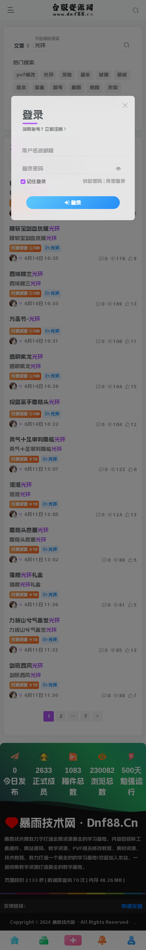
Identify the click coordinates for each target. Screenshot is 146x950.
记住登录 (36, 181)
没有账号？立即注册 (42, 129)
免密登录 (115, 181)
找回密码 (92, 181)
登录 (76, 202)
